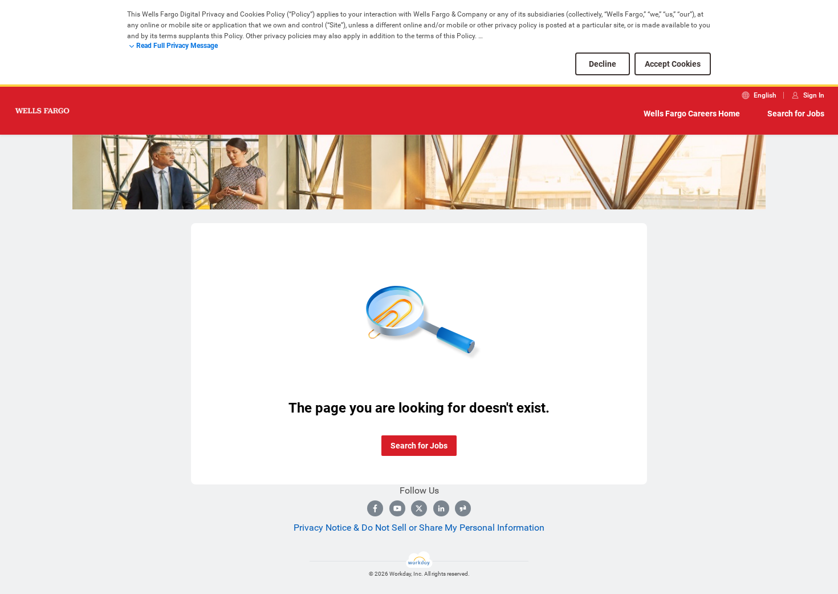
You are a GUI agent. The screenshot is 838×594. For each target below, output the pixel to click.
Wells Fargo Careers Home (692, 113)
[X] (419, 508)
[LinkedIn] (441, 508)
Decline (602, 63)
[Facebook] (375, 508)
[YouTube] (397, 508)
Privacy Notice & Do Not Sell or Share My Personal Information (419, 527)
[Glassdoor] (463, 508)
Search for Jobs (795, 113)
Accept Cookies (673, 63)
